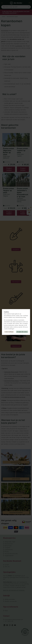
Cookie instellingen (9, 331)
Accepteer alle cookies (22, 331)
